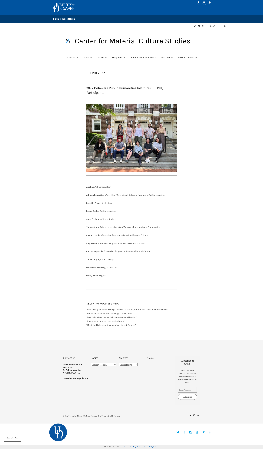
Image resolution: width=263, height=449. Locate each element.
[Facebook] (184, 432)
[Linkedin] (210, 432)
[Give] (210, 3)
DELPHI (100, 57)
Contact (203, 26)
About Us (71, 57)
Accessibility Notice (151, 447)
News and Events (186, 57)
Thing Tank (117, 57)
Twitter (195, 26)
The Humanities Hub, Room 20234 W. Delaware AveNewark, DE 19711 (73, 368)
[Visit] (198, 3)
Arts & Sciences (64, 18)
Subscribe (187, 396)
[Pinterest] (204, 432)
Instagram (199, 26)
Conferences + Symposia (142, 57)
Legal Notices (137, 447)
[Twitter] (178, 432)
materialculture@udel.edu (75, 378)
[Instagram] (191, 432)
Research (165, 57)
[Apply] (204, 3)
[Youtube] (197, 432)
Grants (86, 57)
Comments (128, 447)
